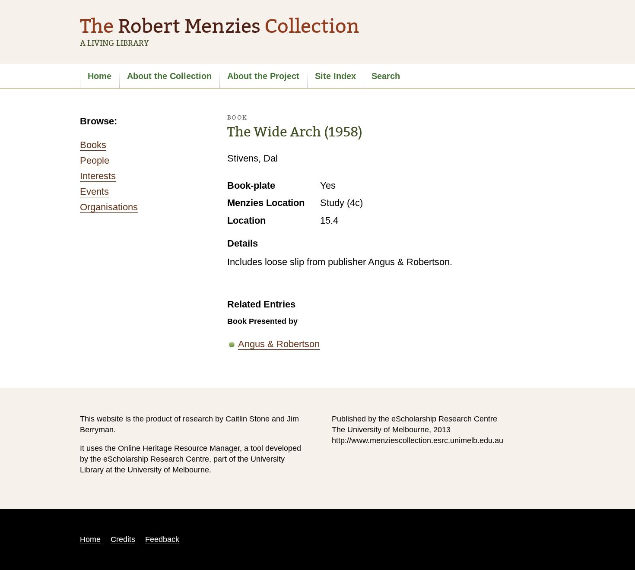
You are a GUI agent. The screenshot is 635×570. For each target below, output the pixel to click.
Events (94, 191)
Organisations (109, 207)
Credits (123, 539)
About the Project (263, 76)
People (94, 160)
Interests (98, 176)
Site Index (335, 76)
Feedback (162, 539)
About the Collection (169, 76)
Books (93, 144)
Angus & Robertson (279, 344)
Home (99, 76)
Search (385, 76)
